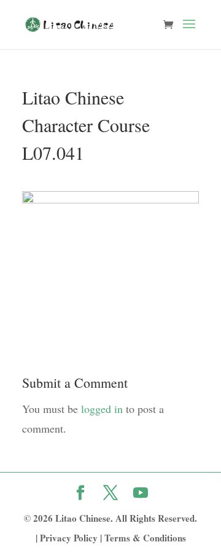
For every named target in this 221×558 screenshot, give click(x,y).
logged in (102, 408)
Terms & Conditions (145, 537)
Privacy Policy (69, 537)
